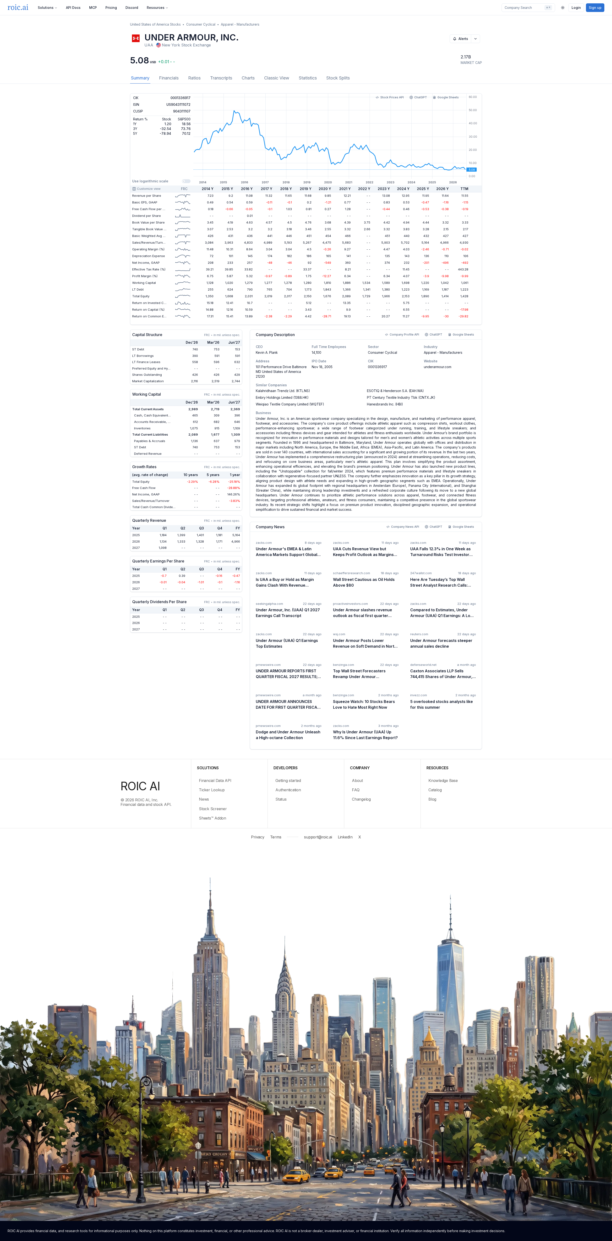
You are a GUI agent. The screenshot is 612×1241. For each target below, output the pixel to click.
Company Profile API (404, 334)
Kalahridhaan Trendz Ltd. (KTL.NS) (283, 391)
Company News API (405, 526)
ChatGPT (420, 97)
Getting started (288, 780)
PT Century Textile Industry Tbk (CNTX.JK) (401, 397)
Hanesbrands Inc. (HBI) (385, 404)
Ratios (194, 77)
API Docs (73, 8)
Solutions (46, 8)
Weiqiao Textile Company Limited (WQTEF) (290, 404)
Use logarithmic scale (150, 181)
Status (281, 799)
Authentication (288, 789)
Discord (132, 8)
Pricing (111, 8)
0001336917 (377, 367)
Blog (432, 799)
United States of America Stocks (155, 24)
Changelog (361, 799)
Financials (169, 77)
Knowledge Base (443, 780)
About (357, 780)
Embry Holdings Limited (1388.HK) (282, 397)
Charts (248, 77)
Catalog (435, 789)
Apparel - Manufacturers (240, 24)
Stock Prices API (392, 97)
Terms (275, 837)
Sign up (595, 8)
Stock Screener (213, 808)
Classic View (276, 77)
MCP (93, 8)
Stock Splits (338, 77)
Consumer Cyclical (200, 24)
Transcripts (221, 77)
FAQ (355, 789)
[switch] (186, 181)
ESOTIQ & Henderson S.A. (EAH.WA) (395, 391)
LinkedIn (345, 837)
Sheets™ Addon (212, 818)
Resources (155, 8)
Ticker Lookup (212, 789)
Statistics (308, 77)
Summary (140, 77)
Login (576, 8)
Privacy (257, 837)
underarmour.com (437, 367)
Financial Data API (215, 780)
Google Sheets (448, 97)
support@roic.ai (318, 837)
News (204, 799)
